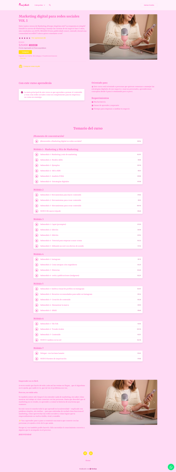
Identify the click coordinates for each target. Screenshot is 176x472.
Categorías (40, 5)
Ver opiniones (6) (39, 38)
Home (88, 460)
